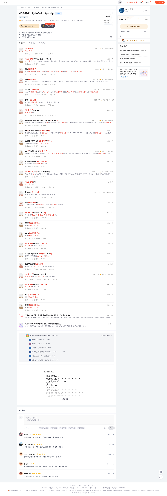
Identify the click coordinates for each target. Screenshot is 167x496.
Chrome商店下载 (117, 490)
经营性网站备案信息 (60, 490)
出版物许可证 (150, 490)
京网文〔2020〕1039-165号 (46, 490)
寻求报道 (65, 488)
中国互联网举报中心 (107, 490)
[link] (21, 7)
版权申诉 (58, 13)
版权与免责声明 (136, 490)
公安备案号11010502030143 (17, 490)
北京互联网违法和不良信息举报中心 (75, 490)
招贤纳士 (51, 488)
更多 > (146, 19)
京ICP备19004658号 (31, 490)
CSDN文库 (86, 485)
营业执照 (157, 490)
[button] (112, 37)
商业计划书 (23, 17)
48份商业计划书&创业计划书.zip (36, 13)
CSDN (79, 485)
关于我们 (44, 488)
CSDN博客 (94, 485)
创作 (159, 2)
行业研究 (29, 7)
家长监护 (88, 490)
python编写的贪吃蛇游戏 (127, 58)
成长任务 (147, 2)
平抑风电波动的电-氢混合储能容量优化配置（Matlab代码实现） (134, 50)
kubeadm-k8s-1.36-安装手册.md (130, 54)
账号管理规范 (127, 490)
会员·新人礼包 (131, 2)
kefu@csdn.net (96, 488)
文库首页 (21, 7)
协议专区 (72, 488)
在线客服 (107, 488)
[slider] (28, 428)
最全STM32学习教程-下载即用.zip (130, 63)
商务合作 (58, 488)
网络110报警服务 (96, 490)
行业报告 (36, 7)
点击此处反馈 (124, 77)
